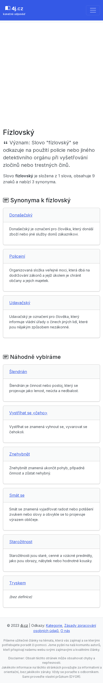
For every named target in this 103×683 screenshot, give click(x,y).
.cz (14, 10)
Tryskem (17, 582)
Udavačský (19, 302)
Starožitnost (20, 541)
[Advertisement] (51, 74)
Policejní (17, 256)
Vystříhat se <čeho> (28, 412)
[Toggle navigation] (93, 10)
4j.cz (24, 625)
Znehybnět (19, 454)
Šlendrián (18, 371)
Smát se (16, 495)
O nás (65, 631)
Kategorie (54, 625)
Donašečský (20, 215)
